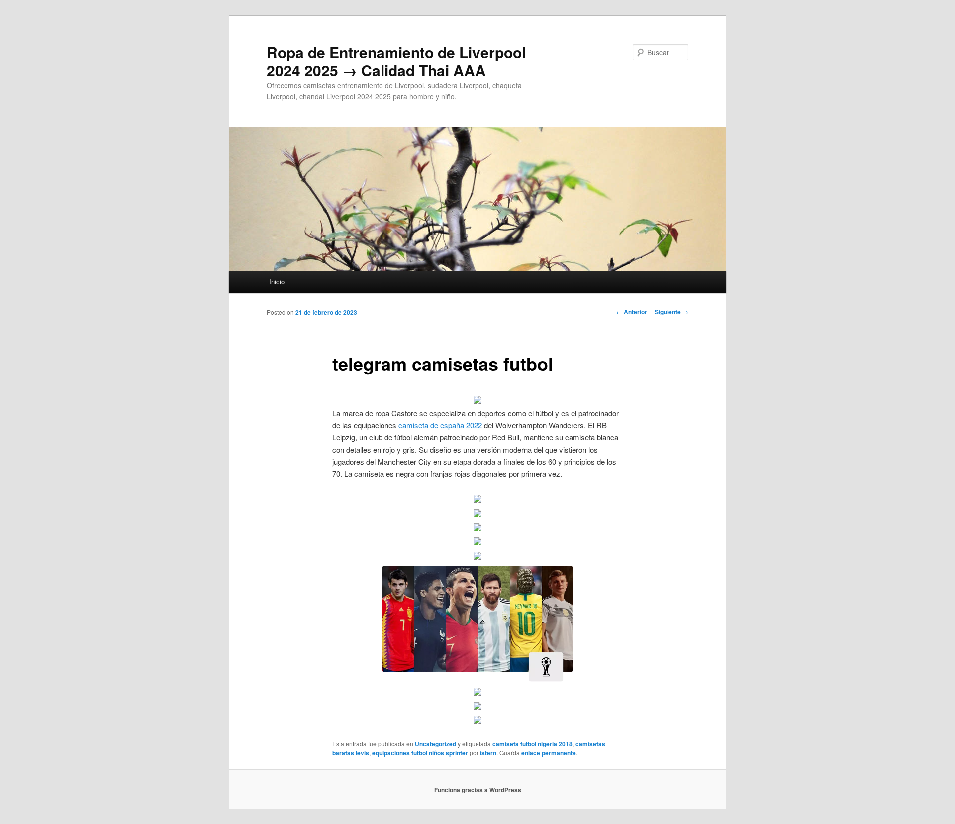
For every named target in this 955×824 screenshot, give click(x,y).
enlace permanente (548, 752)
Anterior (631, 311)
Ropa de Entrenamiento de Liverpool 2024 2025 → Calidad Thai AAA (396, 61)
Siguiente (671, 311)
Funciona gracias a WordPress (477, 789)
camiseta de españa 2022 (440, 425)
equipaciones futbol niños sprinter (420, 752)
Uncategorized (435, 743)
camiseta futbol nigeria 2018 (532, 743)
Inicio (277, 281)
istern (488, 752)
